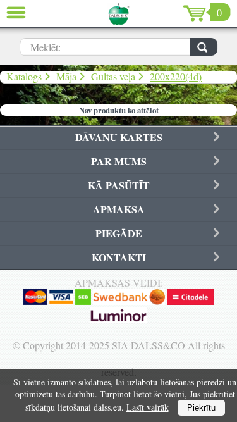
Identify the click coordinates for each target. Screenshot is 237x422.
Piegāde (118, 233)
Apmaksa (119, 209)
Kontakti (119, 257)
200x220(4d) (176, 76)
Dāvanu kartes (118, 137)
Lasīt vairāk (147, 407)
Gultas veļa (113, 76)
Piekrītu (201, 408)
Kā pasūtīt (119, 185)
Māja (66, 76)
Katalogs (24, 76)
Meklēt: (45, 47)
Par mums (119, 161)
